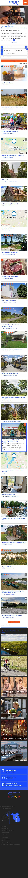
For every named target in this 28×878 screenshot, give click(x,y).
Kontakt (4, 826)
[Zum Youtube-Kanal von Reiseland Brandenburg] (19, 797)
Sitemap (4, 834)
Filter (18, 622)
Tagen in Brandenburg (8, 843)
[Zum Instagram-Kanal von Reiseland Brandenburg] (15, 797)
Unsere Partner (6, 839)
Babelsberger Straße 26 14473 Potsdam (8, 807)
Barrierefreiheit (6, 832)
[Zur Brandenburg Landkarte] (11, 818)
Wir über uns (5, 837)
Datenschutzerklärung (8, 830)
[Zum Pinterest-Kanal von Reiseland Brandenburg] (9, 797)
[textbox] (9, 53)
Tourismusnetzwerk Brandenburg (11, 844)
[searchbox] (10, 47)
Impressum (5, 828)
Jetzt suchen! (14, 60)
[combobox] (13, 47)
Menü (25, 4)
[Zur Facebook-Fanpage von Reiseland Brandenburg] (12, 797)
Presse (4, 841)
